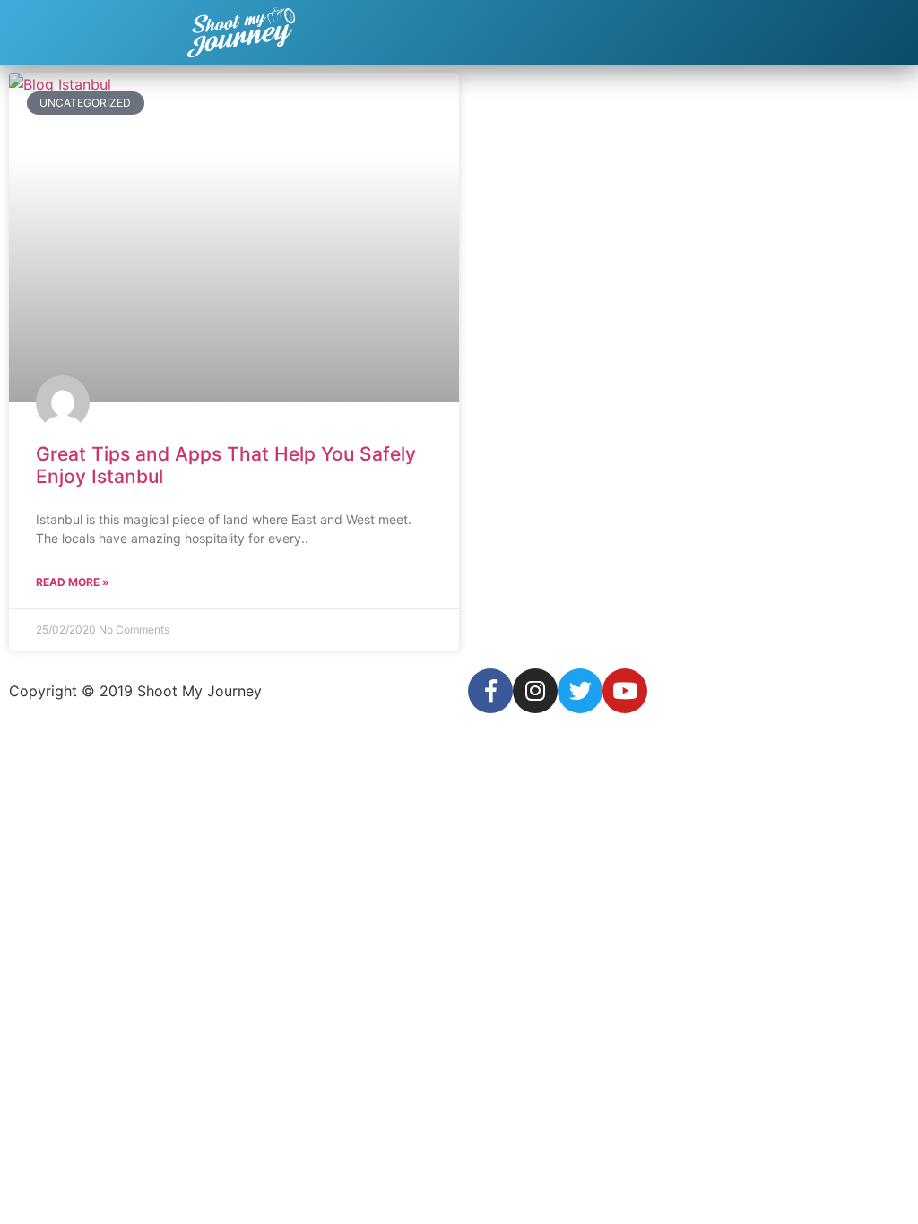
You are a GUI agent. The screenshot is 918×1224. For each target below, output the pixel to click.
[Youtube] (624, 690)
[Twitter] (580, 690)
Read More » (72, 582)
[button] (895, 32)
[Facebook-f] (490, 690)
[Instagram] (535, 690)
